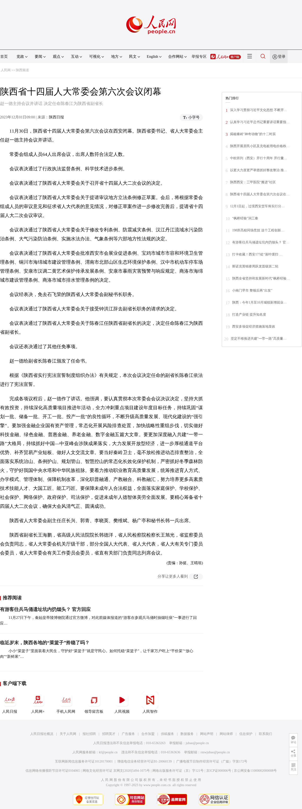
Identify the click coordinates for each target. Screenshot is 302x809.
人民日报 (9, 711)
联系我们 (265, 734)
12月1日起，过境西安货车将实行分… (257, 206)
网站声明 (206, 734)
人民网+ (38, 711)
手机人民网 (65, 711)
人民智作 (150, 711)
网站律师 (226, 734)
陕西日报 (56, 117)
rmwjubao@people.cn (215, 752)
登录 (281, 56)
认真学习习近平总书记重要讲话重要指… (259, 122)
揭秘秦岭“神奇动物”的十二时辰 (253, 134)
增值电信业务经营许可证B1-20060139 (144, 761)
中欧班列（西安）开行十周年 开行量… (258, 158)
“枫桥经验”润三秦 (245, 218)
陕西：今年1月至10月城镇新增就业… (259, 302)
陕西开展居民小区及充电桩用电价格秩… (259, 146)
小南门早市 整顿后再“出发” (252, 290)
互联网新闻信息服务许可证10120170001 (84, 761)
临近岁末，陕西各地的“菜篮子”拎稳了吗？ (45, 642)
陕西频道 (22, 70)
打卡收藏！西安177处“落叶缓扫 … (257, 254)
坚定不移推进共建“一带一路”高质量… (258, 338)
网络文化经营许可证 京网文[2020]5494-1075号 (116, 770)
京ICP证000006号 (218, 770)
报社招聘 (89, 734)
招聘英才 (108, 734)
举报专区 (199, 56)
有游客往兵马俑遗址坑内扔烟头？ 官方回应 (45, 609)
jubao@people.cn (197, 743)
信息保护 (245, 734)
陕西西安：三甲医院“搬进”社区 (253, 182)
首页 (4, 56)
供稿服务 (167, 734)
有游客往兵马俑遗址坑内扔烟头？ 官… (260, 242)
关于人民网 (68, 734)
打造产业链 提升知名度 (249, 314)
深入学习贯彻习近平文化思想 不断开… (258, 110)
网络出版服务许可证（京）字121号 (178, 770)
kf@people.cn (108, 752)
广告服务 (128, 734)
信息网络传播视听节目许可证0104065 (52, 770)
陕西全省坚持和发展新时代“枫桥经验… (261, 278)
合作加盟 (148, 734)
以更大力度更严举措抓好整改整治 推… (258, 170)
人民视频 (122, 711)
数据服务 (187, 734)
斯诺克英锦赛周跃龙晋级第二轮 (255, 266)
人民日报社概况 (41, 734)
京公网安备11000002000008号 (255, 770)
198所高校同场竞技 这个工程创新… (258, 230)
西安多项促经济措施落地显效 (253, 326)
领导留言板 (93, 711)
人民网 (6, 70)
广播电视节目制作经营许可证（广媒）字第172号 (211, 761)
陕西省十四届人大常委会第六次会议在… (259, 194)
